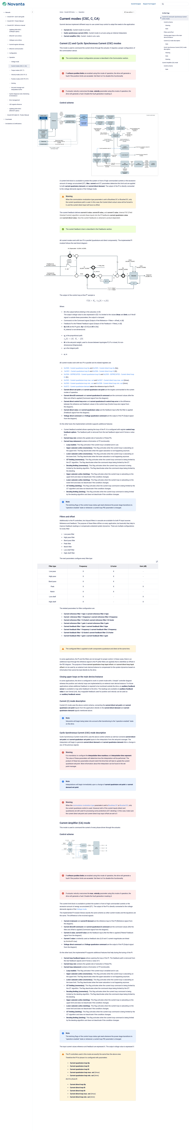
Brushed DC (124, 805)
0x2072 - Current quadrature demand (77, 386)
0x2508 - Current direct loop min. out (110, 383)
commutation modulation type (83, 805)
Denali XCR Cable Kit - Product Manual (18, 115)
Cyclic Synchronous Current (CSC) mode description (175, 48)
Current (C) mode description (172, 40)
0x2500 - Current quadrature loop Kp (76, 368)
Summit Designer (136, 4)
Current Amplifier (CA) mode (170, 62)
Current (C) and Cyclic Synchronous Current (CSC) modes (174, 18)
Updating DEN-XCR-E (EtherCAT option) (15, 109)
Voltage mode (15, 61)
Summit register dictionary (16, 44)
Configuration (13, 53)
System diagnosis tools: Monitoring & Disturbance (19, 95)
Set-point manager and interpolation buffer (17, 88)
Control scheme (168, 22)
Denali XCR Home (69, 12)
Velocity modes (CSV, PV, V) (19, 74)
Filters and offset (169, 32)
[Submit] (162, 4)
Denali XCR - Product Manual (15, 21)
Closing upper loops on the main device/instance (173, 36)
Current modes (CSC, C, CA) (19, 66)
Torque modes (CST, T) (17, 70)
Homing (13, 83)
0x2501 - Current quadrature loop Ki (76, 371)
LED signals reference (15, 104)
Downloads (8, 119)
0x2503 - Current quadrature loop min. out (78, 383)
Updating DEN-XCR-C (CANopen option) (15, 30)
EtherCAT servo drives (15, 36)
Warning (167, 25)
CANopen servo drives (15, 40)
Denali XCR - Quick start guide (15, 16)
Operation (12, 57)
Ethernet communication (16, 49)
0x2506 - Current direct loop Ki (103, 371)
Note (166, 28)
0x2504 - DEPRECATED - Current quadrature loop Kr (82, 374)
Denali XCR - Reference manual (16, 25)
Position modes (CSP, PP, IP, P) (19, 79)
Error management (14, 100)
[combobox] (174, 4)
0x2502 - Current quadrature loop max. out (79, 380)
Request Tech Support (149, 4)
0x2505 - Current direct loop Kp (104, 368)
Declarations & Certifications (13, 123)
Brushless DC (113, 805)
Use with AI (129, 12)
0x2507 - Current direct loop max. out (110, 380)
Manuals (7, 12)
